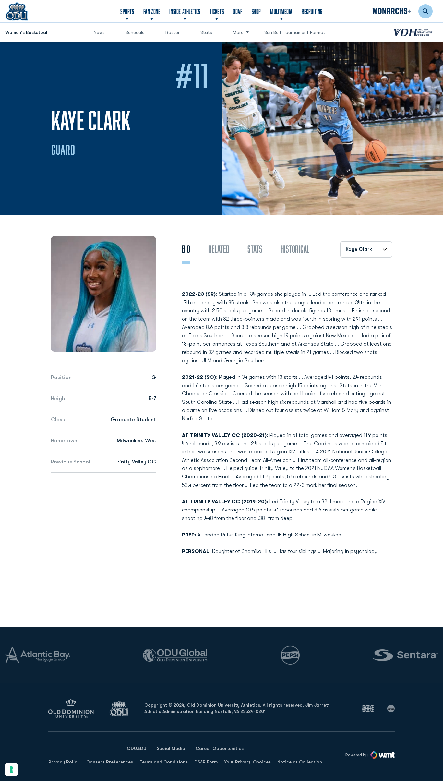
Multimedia (281, 11)
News (99, 32)
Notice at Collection (299, 761)
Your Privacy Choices (247, 761)
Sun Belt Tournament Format (294, 32)
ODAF (237, 11)
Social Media (171, 748)
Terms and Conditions (163, 761)
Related (218, 248)
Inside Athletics (184, 11)
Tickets (217, 11)
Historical (295, 248)
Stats (206, 32)
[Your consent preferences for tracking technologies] (11, 769)
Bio (186, 248)
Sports (127, 11)
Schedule (135, 32)
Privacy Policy (64, 761)
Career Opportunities (220, 748)
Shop (256, 11)
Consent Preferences (109, 761)
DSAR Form (206, 761)
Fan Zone (152, 11)
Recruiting (312, 11)
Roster (172, 32)
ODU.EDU (136, 748)
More (238, 32)
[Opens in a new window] (368, 708)
